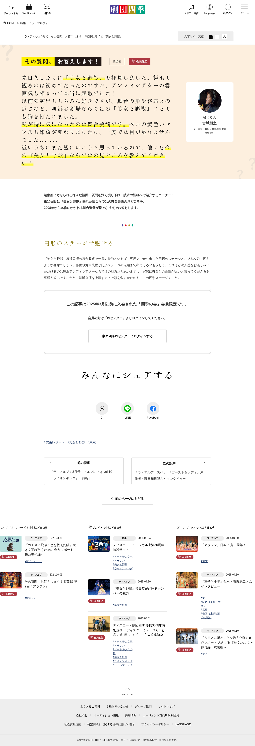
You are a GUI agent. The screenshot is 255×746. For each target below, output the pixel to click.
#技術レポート (54, 442)
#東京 (92, 442)
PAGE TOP (127, 694)
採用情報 (130, 715)
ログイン (227, 13)
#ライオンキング (122, 568)
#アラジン (119, 560)
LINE (128, 417)
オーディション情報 (106, 715)
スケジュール (29, 13)
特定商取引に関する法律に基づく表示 (111, 724)
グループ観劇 (143, 706)
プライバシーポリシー (155, 724)
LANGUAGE (183, 724)
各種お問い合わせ (117, 706)
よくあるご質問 (90, 706)
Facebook (153, 417)
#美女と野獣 (76, 442)
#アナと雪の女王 (122, 556)
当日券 (47, 13)
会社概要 (81, 715)
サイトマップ (166, 706)
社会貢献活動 (72, 724)
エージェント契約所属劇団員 (161, 715)
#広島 (204, 609)
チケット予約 (11, 13)
